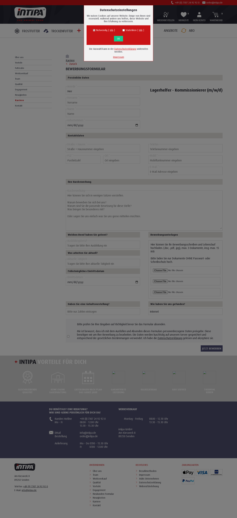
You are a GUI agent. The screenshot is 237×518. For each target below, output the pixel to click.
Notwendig (101, 30)
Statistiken (131, 30)
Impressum (118, 56)
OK (118, 38)
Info (111, 30)
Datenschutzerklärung (125, 48)
